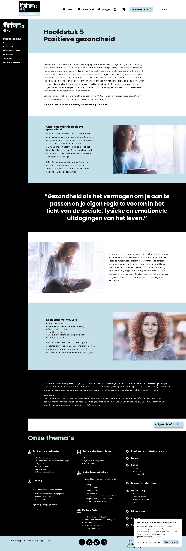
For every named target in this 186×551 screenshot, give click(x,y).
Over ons (135, 518)
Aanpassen (142, 542)
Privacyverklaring (135, 547)
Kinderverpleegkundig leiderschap (47, 472)
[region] (158, 533)
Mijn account (137, 494)
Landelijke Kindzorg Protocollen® (96, 517)
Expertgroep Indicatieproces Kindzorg (99, 499)
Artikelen (136, 468)
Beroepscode (8, 54)
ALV (134, 502)
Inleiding (6, 43)
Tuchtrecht (7, 58)
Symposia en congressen (94, 461)
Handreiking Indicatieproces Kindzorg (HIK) (101, 479)
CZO (36, 509)
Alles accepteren (171, 542)
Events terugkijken (139, 497)
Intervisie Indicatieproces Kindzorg (98, 501)
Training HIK (89, 485)
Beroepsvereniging (41, 466)
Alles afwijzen (155, 542)
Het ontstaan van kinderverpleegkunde (49, 458)
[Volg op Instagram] (89, 542)
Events (134, 458)
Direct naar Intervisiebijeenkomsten (149, 451)
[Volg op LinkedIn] (104, 542)
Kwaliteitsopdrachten (141, 499)
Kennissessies (89, 463)
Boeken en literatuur (144, 483)
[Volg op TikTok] (96, 542)
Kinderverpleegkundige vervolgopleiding (49, 494)
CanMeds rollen (40, 469)
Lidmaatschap (138, 511)
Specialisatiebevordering (43, 496)
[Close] (179, 520)
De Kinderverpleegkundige (46, 451)
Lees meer (157, 537)
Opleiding (37, 480)
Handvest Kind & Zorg (92, 528)
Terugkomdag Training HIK (95, 487)
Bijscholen (88, 458)
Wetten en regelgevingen (93, 525)
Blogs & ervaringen (140, 471)
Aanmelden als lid (140, 9)
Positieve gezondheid (11, 62)
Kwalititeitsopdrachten (42, 499)
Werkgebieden (40, 463)
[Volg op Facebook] (82, 542)
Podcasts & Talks (139, 474)
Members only (138, 490)
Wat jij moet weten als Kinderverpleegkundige (51, 461)
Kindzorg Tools (89, 510)
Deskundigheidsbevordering (97, 451)
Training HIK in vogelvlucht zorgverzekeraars (101, 496)
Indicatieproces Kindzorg (95, 472)
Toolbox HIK (89, 482)
